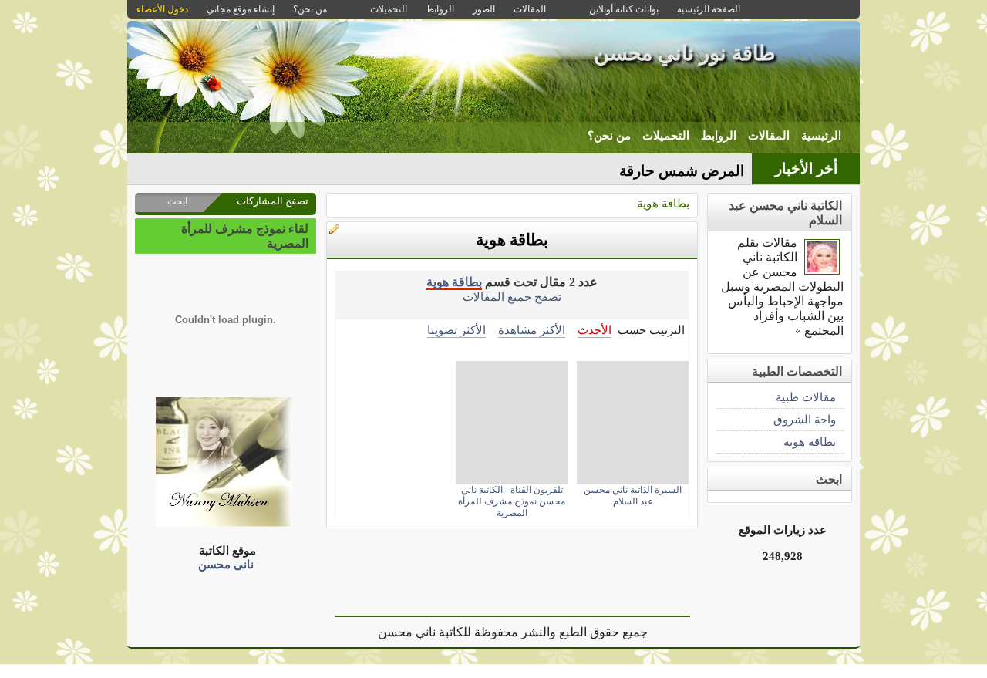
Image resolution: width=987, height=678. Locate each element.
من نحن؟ (609, 136)
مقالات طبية (806, 396)
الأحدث (594, 329)
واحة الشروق (804, 419)
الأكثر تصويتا (456, 329)
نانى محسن (226, 564)
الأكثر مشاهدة (531, 329)
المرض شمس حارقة (681, 171)
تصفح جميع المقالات (512, 296)
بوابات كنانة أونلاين (624, 9)
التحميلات (665, 136)
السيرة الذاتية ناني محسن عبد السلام (633, 495)
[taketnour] (822, 270)
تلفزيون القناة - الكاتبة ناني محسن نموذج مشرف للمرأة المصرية (511, 501)
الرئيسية (821, 136)
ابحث (177, 201)
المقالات (769, 136)
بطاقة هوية (663, 203)
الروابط (718, 136)
